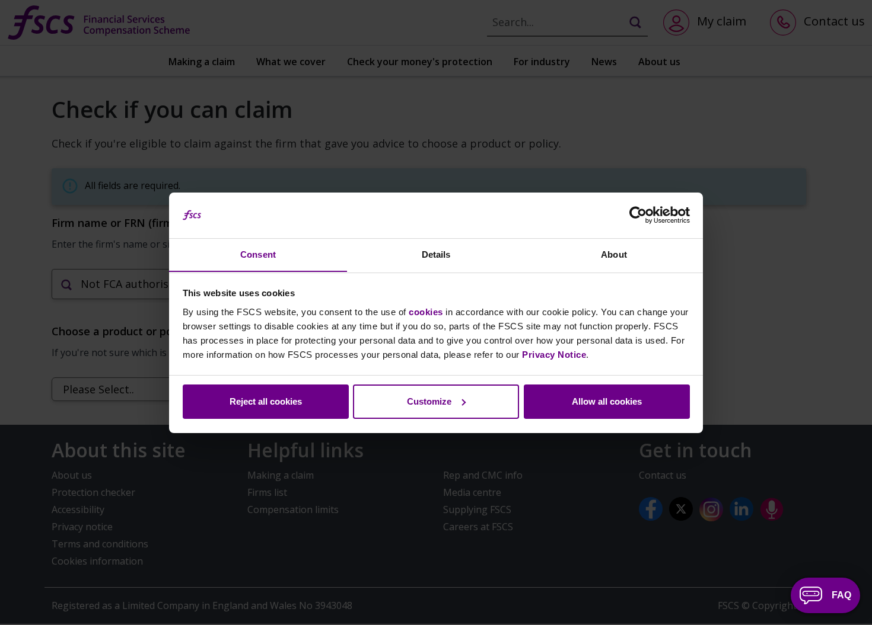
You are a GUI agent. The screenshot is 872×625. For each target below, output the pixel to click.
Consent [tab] (258, 254)
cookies (426, 311)
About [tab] (614, 254)
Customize (429, 401)
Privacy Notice (554, 354)
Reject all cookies (266, 401)
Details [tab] (436, 254)
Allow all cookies (607, 401)
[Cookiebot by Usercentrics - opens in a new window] (638, 215)
